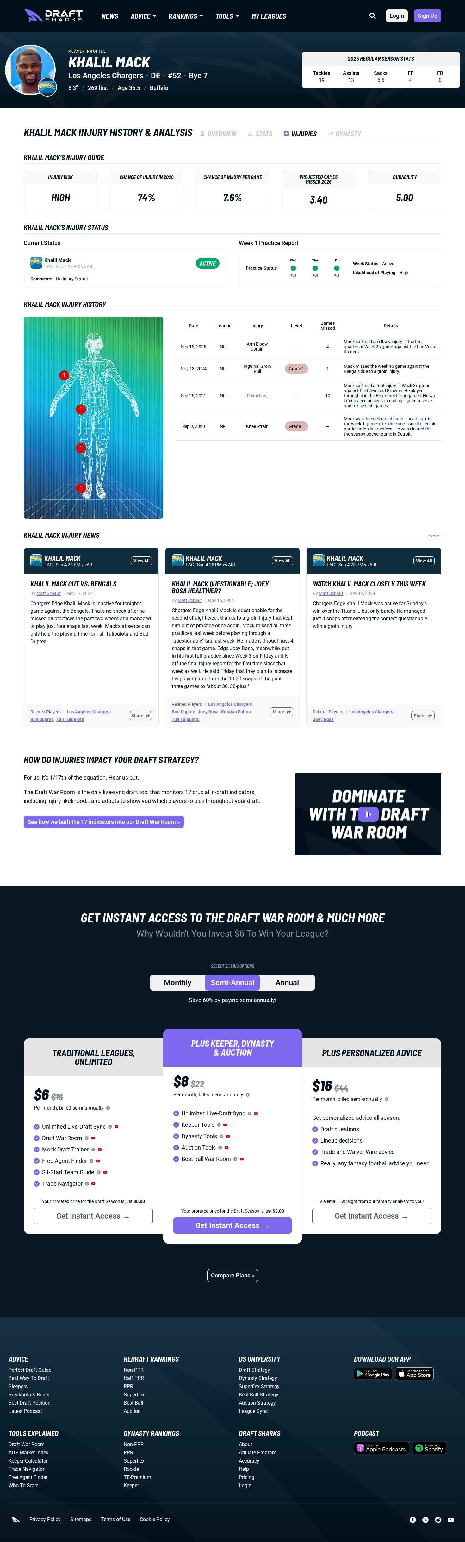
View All (434, 536)
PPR (128, 1386)
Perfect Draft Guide (30, 1370)
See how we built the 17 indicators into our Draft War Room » (104, 821)
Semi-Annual (232, 982)
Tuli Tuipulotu (70, 719)
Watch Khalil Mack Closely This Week (369, 584)
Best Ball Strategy (258, 1395)
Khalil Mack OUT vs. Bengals (73, 584)
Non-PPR (134, 1370)
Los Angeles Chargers (89, 711)
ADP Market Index (28, 1453)
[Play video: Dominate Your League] (368, 814)
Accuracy (249, 1461)
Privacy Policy (45, 1519)
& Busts (40, 1395)
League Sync (253, 1411)
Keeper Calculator (28, 1461)
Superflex (134, 1395)
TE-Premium (137, 1477)
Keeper (131, 1485)
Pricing (246, 1477)
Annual (287, 982)
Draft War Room (27, 1444)
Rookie (131, 1469)
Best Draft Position (30, 1403)
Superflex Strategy (259, 1386)
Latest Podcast (25, 1411)
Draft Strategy (254, 1370)
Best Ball (133, 1403)
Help (244, 1469)
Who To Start (23, 1485)
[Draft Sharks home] (53, 16)
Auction (132, 1411)
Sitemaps (80, 1519)
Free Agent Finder (28, 1477)
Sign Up (427, 15)
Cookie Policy (155, 1519)
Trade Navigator (26, 1469)
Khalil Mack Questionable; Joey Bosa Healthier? (220, 587)
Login (397, 15)
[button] (116, 1127)
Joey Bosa (208, 711)
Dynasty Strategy (258, 1378)
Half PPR (134, 1378)
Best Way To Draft (29, 1378)
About (245, 1444)
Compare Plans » (232, 1275)
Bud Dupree (42, 719)
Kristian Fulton (236, 711)
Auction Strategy (257, 1403)
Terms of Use (115, 1519)
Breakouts (20, 1395)
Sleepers (18, 1386)
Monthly (177, 982)
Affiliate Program (257, 1453)
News (110, 15)
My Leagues (268, 15)
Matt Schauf (48, 593)
